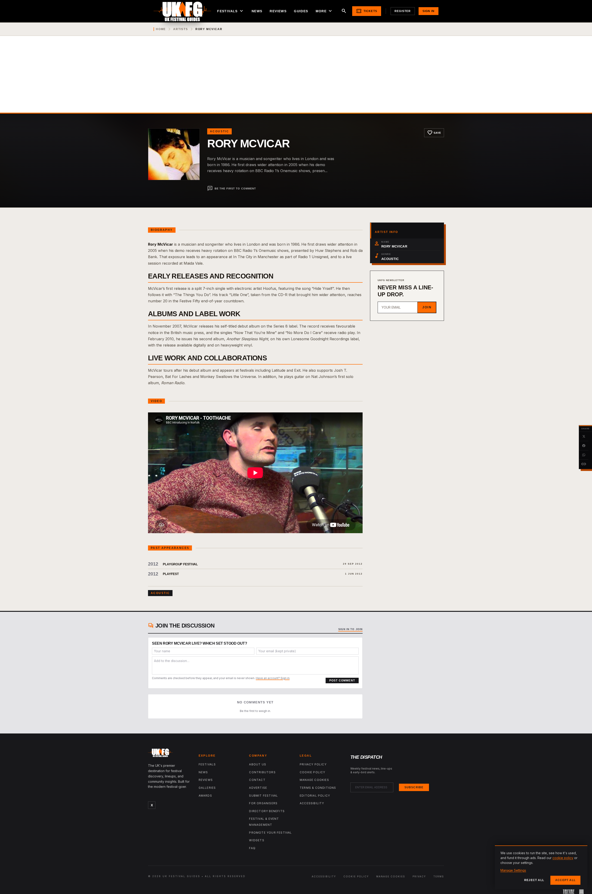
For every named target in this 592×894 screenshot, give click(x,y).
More (324, 11)
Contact (257, 780)
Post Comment (342, 680)
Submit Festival (263, 795)
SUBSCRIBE (414, 787)
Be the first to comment (231, 188)
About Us (257, 764)
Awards (205, 795)
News (257, 11)
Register (403, 11)
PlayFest (171, 574)
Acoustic (219, 131)
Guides (301, 11)
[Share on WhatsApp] (583, 455)
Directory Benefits (267, 811)
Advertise (258, 787)
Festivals (230, 11)
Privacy (419, 876)
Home (161, 29)
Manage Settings (513, 870)
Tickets (366, 11)
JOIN (426, 307)
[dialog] (541, 867)
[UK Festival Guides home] (169, 753)
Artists (180, 29)
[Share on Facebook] (583, 445)
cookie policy (562, 858)
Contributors (262, 772)
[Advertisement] (296, 78)
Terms (438, 876)
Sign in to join (350, 629)
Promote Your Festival (270, 832)
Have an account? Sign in (273, 678)
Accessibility (312, 803)
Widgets (256, 840)
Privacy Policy (313, 764)
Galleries (207, 787)
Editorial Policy (315, 795)
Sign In (428, 11)
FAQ (252, 848)
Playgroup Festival (180, 564)
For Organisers (263, 803)
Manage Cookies (314, 780)
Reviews (278, 11)
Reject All (534, 880)
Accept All (565, 880)
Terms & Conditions (318, 787)
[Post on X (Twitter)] (583, 436)
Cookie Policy (312, 772)
